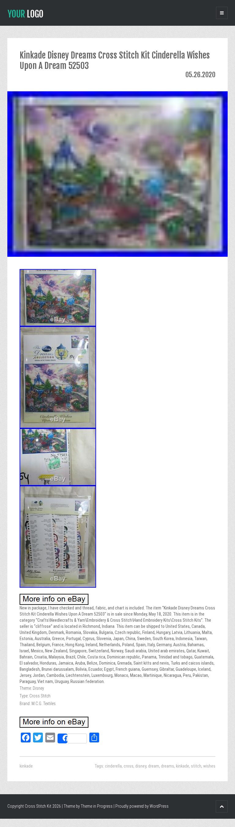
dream (153, 766)
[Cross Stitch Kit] (25, 13)
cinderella (113, 766)
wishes (209, 766)
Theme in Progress (97, 806)
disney (140, 766)
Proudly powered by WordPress (142, 806)
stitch (196, 766)
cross (128, 766)
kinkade (26, 766)
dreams (167, 766)
